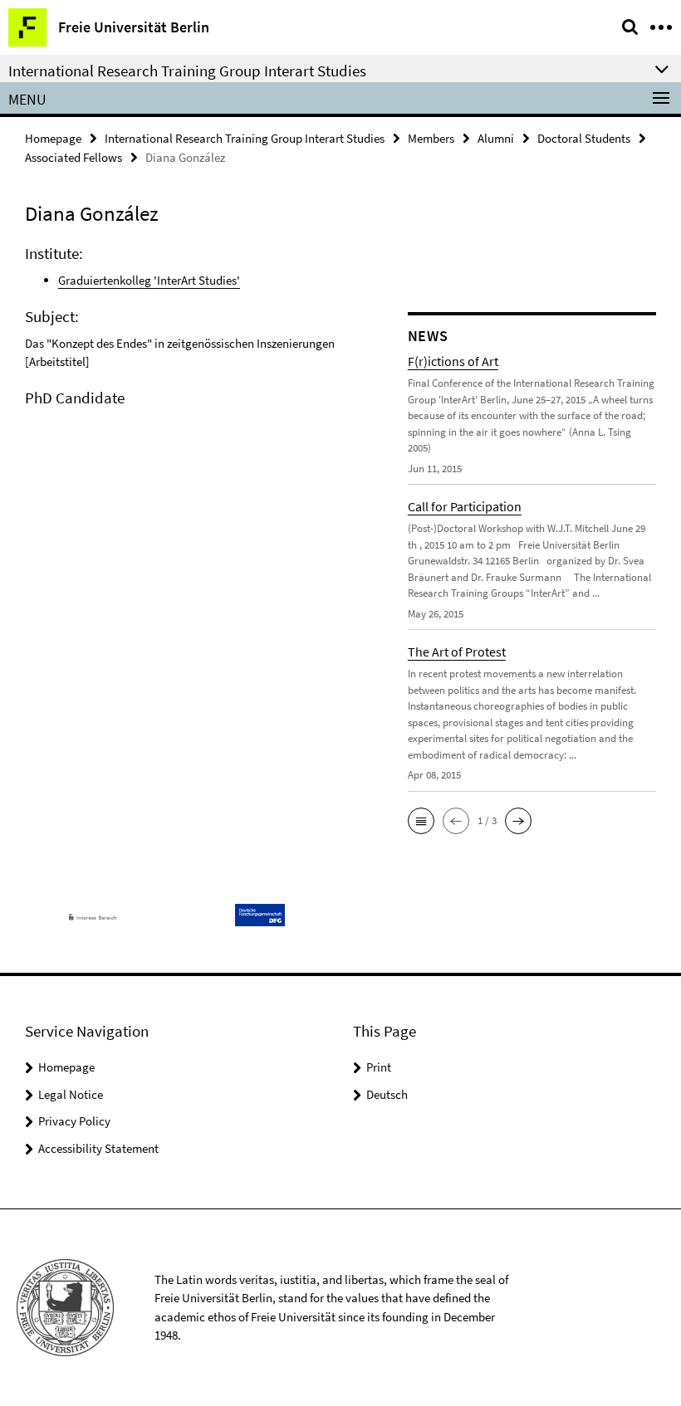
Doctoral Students (583, 138)
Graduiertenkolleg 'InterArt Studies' (149, 280)
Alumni (496, 138)
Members (431, 138)
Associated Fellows (73, 157)
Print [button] (378, 1067)
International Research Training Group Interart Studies (245, 138)
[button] (421, 820)
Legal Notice (70, 1094)
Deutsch (387, 1094)
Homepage (53, 138)
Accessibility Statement (98, 1148)
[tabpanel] (204, 329)
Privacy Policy (74, 1121)
